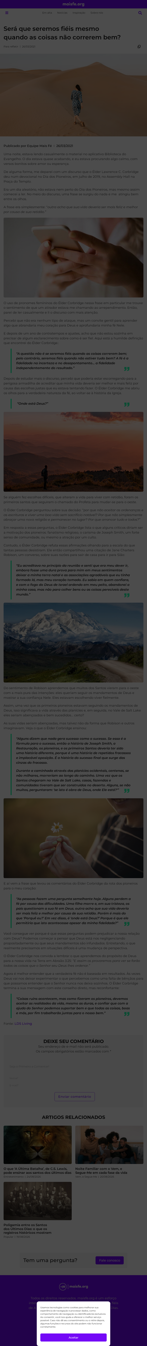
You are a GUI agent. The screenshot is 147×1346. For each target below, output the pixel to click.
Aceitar (73, 1337)
